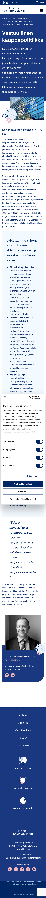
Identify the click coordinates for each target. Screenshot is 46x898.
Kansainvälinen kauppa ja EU (17, 21)
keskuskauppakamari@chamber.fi (25, 857)
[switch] (39, 450)
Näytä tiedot (32, 476)
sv (17, 3)
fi (7, 3)
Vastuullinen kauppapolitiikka (18, 24)
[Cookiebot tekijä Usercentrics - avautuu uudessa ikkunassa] (32, 397)
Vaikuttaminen (20, 18)
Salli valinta (23, 491)
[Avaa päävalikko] (41, 10)
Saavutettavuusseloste (13, 881)
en (11, 3)
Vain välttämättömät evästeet (23, 499)
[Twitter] (7, 675)
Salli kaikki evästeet (23, 484)
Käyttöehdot (27, 884)
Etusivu (6, 18)
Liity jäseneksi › (23, 788)
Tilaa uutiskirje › (23, 768)
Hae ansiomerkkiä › (23, 808)
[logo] (14, 9)
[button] (40, 2)
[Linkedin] (13, 675)
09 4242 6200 (25, 854)
